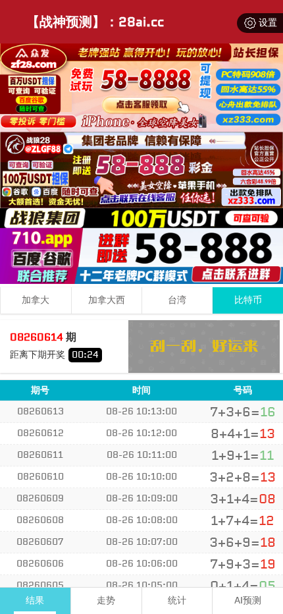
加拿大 (35, 300)
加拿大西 (106, 300)
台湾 (177, 300)
